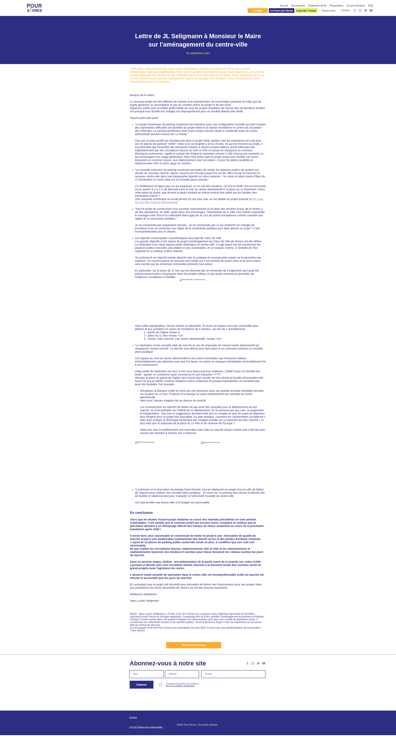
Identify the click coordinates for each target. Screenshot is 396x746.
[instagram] (360, 10)
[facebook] (355, 10)
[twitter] (366, 10)
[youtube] (371, 10)
